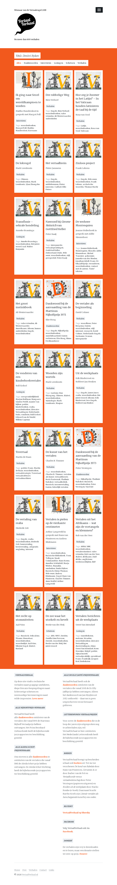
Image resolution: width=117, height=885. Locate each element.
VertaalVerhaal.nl (30, 874)
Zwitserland (51, 253)
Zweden (64, 636)
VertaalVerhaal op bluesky (76, 812)
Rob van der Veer (92, 554)
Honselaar (28, 638)
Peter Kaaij (62, 258)
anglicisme (87, 559)
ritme (92, 646)
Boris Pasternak (53, 479)
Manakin (57, 566)
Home (17, 870)
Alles (18, 63)
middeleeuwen (52, 184)
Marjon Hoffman (23, 399)
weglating (20, 549)
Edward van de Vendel (25, 417)
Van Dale (89, 487)
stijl (68, 255)
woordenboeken (28, 125)
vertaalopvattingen (54, 248)
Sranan (88, 336)
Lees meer (37, 698)
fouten (88, 326)
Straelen (87, 638)
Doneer (83, 854)
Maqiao (59, 403)
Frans (92, 261)
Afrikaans (87, 557)
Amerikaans (21, 328)
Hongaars (36, 399)
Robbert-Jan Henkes (84, 403)
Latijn (83, 126)
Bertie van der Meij (54, 643)
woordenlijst (21, 643)
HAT (94, 562)
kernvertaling (22, 547)
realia (32, 407)
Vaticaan (85, 131)
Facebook (68, 831)
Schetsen (70, 63)
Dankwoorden (31, 63)
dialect (67, 395)
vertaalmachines (23, 478)
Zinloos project (85, 163)
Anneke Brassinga (29, 241)
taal (24, 246)
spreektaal (96, 656)
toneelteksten (87, 636)
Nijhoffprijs (63, 331)
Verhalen (82, 63)
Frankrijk (86, 659)
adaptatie (33, 547)
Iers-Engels (91, 400)
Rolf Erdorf (35, 415)
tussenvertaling (62, 484)
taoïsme (54, 393)
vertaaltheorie (61, 477)
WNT (57, 636)
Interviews (46, 63)
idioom (31, 328)
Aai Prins (32, 643)
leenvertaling (26, 544)
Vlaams (19, 638)
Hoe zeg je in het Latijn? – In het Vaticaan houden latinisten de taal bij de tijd (87, 102)
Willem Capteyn (23, 420)
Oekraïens (34, 636)
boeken (78, 763)
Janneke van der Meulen (86, 258)
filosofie (92, 251)
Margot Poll (21, 128)
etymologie (51, 401)
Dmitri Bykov (62, 568)
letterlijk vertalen (60, 487)
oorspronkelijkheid (30, 397)
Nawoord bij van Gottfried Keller (58, 225)
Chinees (24, 179)
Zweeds (49, 641)
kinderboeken (22, 407)
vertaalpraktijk (83, 656)
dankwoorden (25, 717)
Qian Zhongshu (33, 184)
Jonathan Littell (82, 261)
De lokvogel (23, 163)
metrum (79, 638)
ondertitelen (51, 119)
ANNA (83, 546)
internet (79, 331)
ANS (53, 636)
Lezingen (58, 63)
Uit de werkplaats (87, 373)
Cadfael (58, 187)
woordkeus (86, 323)
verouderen (94, 264)
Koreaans (32, 130)
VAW (88, 546)
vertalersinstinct (83, 552)
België (87, 651)
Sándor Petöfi (22, 402)
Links (51, 870)
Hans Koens (64, 561)
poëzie (25, 404)
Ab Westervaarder (63, 116)
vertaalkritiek (61, 482)
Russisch (50, 484)
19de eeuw (92, 179)
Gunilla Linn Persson (55, 638)
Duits (59, 253)
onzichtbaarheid (53, 336)
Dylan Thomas (61, 571)
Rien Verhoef (63, 111)
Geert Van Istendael (84, 648)
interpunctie (56, 245)
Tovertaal (22, 452)
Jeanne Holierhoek (89, 248)
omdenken (50, 568)
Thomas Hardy (91, 187)
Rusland (19, 648)
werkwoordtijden (83, 562)
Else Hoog (61, 338)
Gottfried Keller (53, 250)
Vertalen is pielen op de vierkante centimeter (57, 523)
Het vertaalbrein (56, 163)
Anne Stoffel (51, 581)
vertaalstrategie (23, 473)
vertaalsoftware (23, 476)
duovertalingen (83, 646)
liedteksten (85, 661)
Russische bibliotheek (55, 556)
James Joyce (93, 393)
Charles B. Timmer (54, 474)
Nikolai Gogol (22, 646)
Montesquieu (81, 251)
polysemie (89, 256)
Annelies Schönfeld (54, 563)
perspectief (51, 258)
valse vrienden (27, 323)
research (88, 331)
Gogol (58, 576)
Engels (54, 111)
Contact (43, 870)
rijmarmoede (82, 654)
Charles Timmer (62, 579)
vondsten (25, 415)
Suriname (80, 336)
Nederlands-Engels (91, 333)
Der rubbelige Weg (57, 95)
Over (24, 870)
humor (38, 328)
